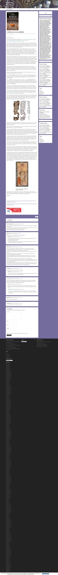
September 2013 (8, 555)
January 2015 (8, 535)
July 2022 (7, 424)
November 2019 (8, 464)
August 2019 (7, 467)
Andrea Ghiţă (9, 278)
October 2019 (8, 465)
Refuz (43, 573)
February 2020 (8, 460)
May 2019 (7, 471)
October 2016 (8, 509)
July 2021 (7, 439)
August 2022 (7, 423)
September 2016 (8, 511)
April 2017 (7, 502)
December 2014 (8, 537)
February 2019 (8, 475)
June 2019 (7, 470)
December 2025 (8, 373)
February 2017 (8, 504)
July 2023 (7, 409)
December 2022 (8, 418)
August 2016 (7, 512)
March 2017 (7, 503)
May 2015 (7, 530)
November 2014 (8, 538)
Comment (8, 311)
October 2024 (8, 391)
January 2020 (8, 461)
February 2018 (8, 490)
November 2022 (8, 419)
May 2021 (7, 441)
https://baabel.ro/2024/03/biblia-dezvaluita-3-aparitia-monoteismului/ (15, 41)
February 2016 (8, 519)
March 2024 (7, 399)
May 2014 (7, 545)
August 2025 (7, 378)
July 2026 (7, 365)
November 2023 (8, 404)
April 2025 (7, 383)
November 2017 (8, 493)
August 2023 (7, 408)
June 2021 (7, 440)
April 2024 (7, 398)
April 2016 (7, 517)
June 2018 (7, 485)
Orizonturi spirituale (28, 33)
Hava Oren (12, 33)
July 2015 (7, 528)
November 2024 (8, 389)
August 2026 (7, 363)
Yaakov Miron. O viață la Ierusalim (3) (45, 115)
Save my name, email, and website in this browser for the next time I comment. (17, 333)
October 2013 (8, 554)
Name (8, 321)
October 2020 (8, 450)
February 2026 (8, 371)
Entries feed (41, 91)
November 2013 (8, 553)
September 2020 (8, 451)
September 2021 (8, 436)
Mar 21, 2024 (8, 33)
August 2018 (7, 482)
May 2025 (7, 382)
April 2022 (7, 428)
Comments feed (42, 92)
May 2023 (7, 412)
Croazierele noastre (47, 71)
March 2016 (7, 518)
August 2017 (7, 497)
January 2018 (8, 491)
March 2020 (7, 459)
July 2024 (7, 394)
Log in (7, 353)
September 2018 (8, 481)
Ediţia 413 (25, 33)
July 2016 (7, 513)
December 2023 (8, 403)
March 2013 (7, 561)
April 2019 (7, 472)
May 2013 (7, 559)
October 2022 (8, 420)
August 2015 (7, 527)
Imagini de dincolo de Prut (40, 342)
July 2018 (7, 483)
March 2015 (7, 533)
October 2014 (8, 539)
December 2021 (8, 433)
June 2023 (7, 410)
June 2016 (7, 514)
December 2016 (8, 507)
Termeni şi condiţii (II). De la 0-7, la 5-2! (45, 117)
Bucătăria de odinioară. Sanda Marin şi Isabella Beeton (44, 341)
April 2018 (7, 487)
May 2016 (7, 516)
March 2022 (7, 429)
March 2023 (7, 414)
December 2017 (8, 492)
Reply (20, 233)
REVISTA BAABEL (9, 3)
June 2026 (7, 366)
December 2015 (8, 522)
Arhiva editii (22, 33)
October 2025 (8, 376)
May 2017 (7, 501)
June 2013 (7, 558)
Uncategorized (32, 33)
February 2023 (8, 415)
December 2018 (8, 477)
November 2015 (8, 523)
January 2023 (8, 417)
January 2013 (8, 564)
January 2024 (8, 402)
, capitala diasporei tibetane (45, 116)
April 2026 (7, 368)
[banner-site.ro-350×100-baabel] (14, 210)
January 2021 (8, 446)
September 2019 (8, 466)
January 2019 (8, 476)
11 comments (16, 33)
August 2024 (7, 393)
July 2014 (7, 543)
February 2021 (8, 445)
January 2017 (8, 506)
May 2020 (7, 456)
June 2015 (7, 529)
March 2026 (7, 370)
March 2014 (7, 548)
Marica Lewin (11, 289)
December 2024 (8, 388)
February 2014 (8, 549)
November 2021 (8, 434)
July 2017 (7, 498)
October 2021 (8, 435)
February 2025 (8, 386)
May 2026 (7, 367)
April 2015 (7, 532)
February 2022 (8, 430)
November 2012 (8, 566)
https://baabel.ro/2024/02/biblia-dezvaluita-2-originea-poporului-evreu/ (20, 40)
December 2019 (8, 462)
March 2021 (7, 444)
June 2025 (7, 381)
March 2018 (7, 488)
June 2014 (7, 544)
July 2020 (7, 454)
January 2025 (8, 387)
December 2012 (8, 565)
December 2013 (8, 551)
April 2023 (7, 413)
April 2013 (7, 560)
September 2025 (8, 377)
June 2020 (7, 455)
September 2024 (8, 392)
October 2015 (8, 524)
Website (8, 328)
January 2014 (8, 550)
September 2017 (8, 496)
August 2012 (7, 570)
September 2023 (8, 407)
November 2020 (8, 449)
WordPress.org (42, 93)
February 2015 (8, 534)
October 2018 (8, 480)
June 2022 (7, 425)
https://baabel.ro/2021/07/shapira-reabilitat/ (12, 92)
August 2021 (7, 438)
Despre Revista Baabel (9, 9)
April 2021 (7, 443)
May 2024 (7, 397)
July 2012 (7, 571)
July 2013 (7, 556)
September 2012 (8, 569)
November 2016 (8, 508)
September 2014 (8, 540)
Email (8, 324)
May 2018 (7, 486)
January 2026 (8, 372)
